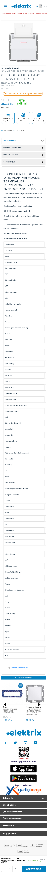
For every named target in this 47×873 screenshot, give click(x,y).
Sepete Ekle (33, 869)
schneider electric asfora (19, 668)
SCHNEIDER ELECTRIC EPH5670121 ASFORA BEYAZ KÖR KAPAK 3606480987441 (33, 712)
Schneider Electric (33, 707)
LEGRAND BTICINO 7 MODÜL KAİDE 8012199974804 (10, 711)
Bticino (6, 707)
